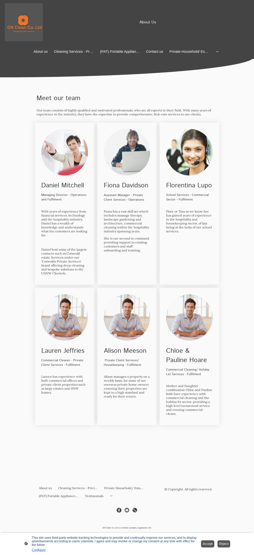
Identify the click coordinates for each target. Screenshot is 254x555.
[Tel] (135, 510)
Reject (223, 543)
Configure (39, 550)
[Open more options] (217, 52)
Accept (208, 543)
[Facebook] (119, 510)
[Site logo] (24, 22)
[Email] (127, 510)
